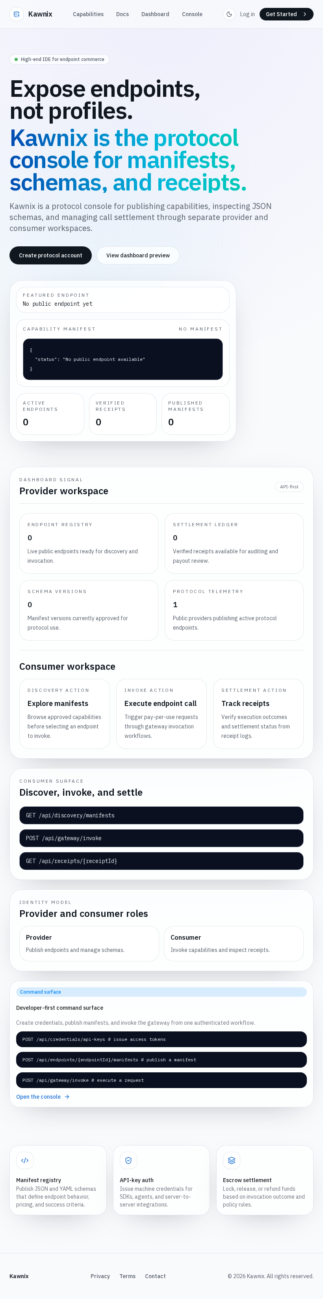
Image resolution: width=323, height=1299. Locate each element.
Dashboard (155, 14)
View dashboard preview (138, 255)
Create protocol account (50, 255)
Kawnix (40, 13)
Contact (155, 1276)
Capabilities (88, 14)
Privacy (100, 1276)
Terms (127, 1276)
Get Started (281, 14)
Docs (122, 14)
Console (192, 14)
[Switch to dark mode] (229, 14)
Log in (247, 14)
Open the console (38, 1096)
